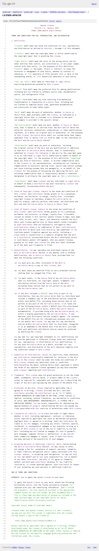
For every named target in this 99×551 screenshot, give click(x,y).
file (52, 21)
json (95, 547)
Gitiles (14, 547)
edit (59, 21)
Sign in (94, 4)
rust (37, 11)
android (6, 11)
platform (17, 11)
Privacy (21, 547)
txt (88, 547)
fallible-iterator (58, 11)
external (28, 11)
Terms (27, 547)
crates (44, 11)
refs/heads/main (76, 11)
